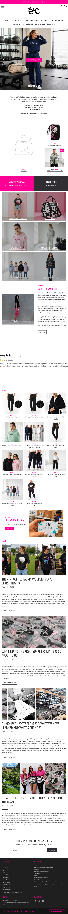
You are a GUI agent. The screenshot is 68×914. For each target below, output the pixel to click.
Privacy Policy (6, 880)
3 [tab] (34, 86)
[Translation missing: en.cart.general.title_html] (65, 6)
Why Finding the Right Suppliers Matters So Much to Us (31, 653)
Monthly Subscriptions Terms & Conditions (12, 892)
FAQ (4, 872)
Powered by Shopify (28, 911)
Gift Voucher (5, 867)
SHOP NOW (9, 528)
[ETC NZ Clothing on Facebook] (35, 902)
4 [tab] (36, 86)
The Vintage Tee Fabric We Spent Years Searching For (27, 581)
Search (4, 865)
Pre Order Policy (6, 882)
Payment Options (6, 875)
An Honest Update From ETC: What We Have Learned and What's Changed (30, 725)
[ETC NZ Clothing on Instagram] (39, 902)
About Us (42, 332)
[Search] (62, 6)
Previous (3, 59)
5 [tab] (39, 86)
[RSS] (6, 541)
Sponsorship (5, 870)
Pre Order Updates (7, 889)
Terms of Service (6, 887)
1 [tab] (29, 86)
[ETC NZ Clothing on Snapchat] (42, 902)
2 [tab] (31, 86)
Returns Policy (6, 877)
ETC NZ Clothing (17, 911)
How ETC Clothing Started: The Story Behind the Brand (32, 800)
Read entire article (10, 611)
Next (64, 59)
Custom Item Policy (7, 885)
